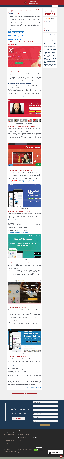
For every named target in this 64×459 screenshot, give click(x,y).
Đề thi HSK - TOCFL (49, 28)
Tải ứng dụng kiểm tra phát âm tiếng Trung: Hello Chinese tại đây (21, 277)
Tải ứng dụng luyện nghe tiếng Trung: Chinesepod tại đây (20, 181)
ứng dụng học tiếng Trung (24, 13)
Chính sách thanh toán (23, 437)
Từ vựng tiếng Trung (49, 21)
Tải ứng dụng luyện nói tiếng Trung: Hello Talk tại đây (19, 232)
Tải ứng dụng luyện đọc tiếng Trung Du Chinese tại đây (19, 96)
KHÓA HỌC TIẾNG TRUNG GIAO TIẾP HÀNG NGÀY (26, 180)
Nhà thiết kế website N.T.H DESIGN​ (34, 457)
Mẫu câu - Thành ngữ (49, 26)
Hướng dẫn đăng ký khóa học (24, 434)
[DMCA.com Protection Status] (38, 449)
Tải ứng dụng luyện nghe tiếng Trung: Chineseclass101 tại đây (20, 140)
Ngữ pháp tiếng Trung (50, 23)
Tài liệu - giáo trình (49, 30)
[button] (15, 6)
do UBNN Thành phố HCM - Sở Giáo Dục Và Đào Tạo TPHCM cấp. (25, 451)
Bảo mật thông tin (22, 440)
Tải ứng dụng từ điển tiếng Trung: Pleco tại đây (18, 378)
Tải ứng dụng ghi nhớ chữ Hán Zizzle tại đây (17, 326)
